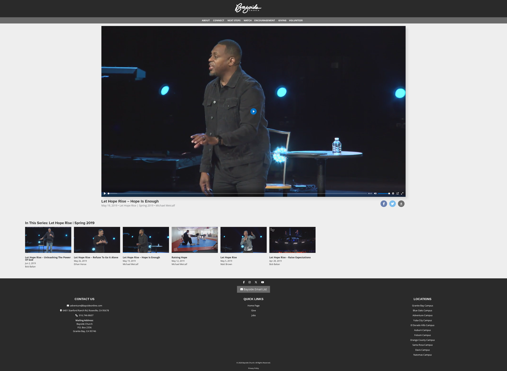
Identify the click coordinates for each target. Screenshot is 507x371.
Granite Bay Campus (422, 305)
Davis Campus (422, 349)
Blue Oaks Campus (422, 310)
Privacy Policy (253, 368)
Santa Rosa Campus (422, 344)
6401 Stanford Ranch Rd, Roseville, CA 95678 (86, 310)
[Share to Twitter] (392, 203)
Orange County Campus (422, 339)
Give (253, 310)
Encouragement (264, 20)
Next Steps (233, 20)
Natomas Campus (422, 354)
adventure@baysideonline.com (86, 305)
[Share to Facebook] (384, 203)
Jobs (253, 315)
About (206, 20)
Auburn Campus (422, 330)
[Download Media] (401, 203)
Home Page (254, 305)
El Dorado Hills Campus (422, 325)
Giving (282, 20)
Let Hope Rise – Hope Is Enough (130, 201)
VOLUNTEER (296, 20)
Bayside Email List (255, 289)
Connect (218, 20)
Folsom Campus (422, 335)
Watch (248, 20)
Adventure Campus (423, 315)
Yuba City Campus (422, 320)
